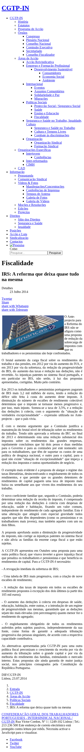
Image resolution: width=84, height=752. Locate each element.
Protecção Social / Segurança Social (57, 106)
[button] (17, 245)
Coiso (13, 249)
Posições (15, 230)
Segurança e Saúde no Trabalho (54, 128)
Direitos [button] (15, 216)
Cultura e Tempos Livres (50, 131)
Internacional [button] (34, 84)
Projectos (24, 212)
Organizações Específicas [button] (34, 150)
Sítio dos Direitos (29, 219)
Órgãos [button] (22, 32)
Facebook (16, 739)
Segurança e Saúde (30, 223)
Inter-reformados (37, 161)
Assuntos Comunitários (49, 91)
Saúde (38, 109)
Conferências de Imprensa (43, 190)
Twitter (14, 743)
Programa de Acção (30, 29)
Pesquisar (55, 252)
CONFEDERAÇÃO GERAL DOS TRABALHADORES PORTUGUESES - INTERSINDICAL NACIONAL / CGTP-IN (40, 718)
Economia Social (53, 76)
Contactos (16, 241)
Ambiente (48, 80)
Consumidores (51, 73)
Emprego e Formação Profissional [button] (48, 65)
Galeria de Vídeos (37, 201)
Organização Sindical (48, 142)
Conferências (42, 157)
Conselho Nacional (38, 43)
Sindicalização (19, 238)
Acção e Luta (18, 234)
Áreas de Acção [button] (28, 58)
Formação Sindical (46, 146)
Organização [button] (34, 139)
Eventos (39, 87)
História (23, 21)
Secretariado (34, 51)
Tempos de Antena (38, 194)
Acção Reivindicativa (40, 62)
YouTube (16, 747)
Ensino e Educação (46, 113)
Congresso (33, 36)
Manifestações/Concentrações (45, 186)
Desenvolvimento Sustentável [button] (53, 69)
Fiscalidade (41, 117)
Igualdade (24, 227)
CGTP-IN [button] (16, 18)
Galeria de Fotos (36, 197)
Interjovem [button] (33, 153)
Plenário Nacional (37, 40)
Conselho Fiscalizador (40, 54)
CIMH (30, 164)
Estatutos (24, 25)
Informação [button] (17, 172)
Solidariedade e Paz (47, 95)
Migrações (41, 98)
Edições (23, 208)
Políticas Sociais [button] (36, 102)
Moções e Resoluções (32, 205)
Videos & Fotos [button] (28, 183)
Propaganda (25, 175)
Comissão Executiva (39, 47)
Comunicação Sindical (32, 179)
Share (5, 302)
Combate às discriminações (51, 135)
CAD (21, 168)
